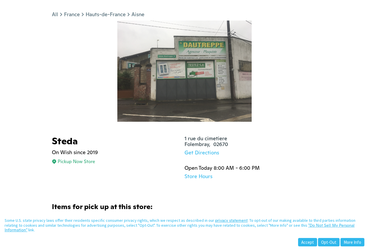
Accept (307, 242)
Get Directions (201, 152)
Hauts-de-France (106, 14)
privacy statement (231, 220)
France (72, 14)
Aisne (137, 14)
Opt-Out (328, 242)
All (55, 14)
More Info (352, 242)
